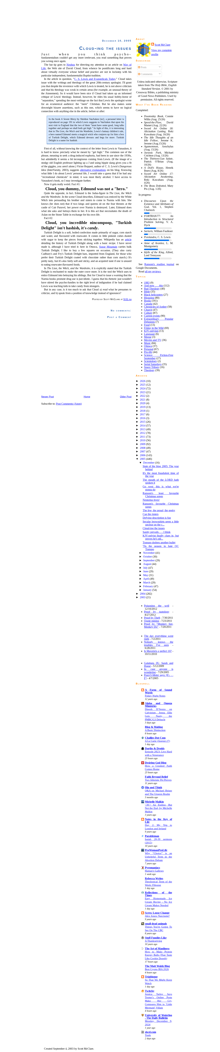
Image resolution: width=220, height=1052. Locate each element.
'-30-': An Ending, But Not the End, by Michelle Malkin (158, 808)
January (147, 589)
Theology (149, 370)
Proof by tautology (156, 611)
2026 (143, 381)
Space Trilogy (151, 367)
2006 (143, 455)
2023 (143, 392)
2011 (143, 436)
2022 (143, 395)
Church (148, 309)
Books (147, 300)
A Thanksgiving (153, 940)
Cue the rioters (150, 514)
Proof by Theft (152, 617)
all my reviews (153, 271)
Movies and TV (152, 340)
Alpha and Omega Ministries (158, 704)
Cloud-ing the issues (105, 48)
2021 (143, 399)
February (148, 586)
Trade (148, 1035)
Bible (147, 291)
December (149, 462)
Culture (148, 312)
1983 (147, 282)
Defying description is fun (157, 517)
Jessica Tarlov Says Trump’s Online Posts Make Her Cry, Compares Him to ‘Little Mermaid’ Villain (158, 1001)
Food (147, 324)
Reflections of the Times (158, 894)
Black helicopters (153, 294)
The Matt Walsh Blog (157, 966)
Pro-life (148, 352)
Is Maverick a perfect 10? (158, 651)
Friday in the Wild (154, 328)
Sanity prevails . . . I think (156, 532)
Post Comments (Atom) (69, 403)
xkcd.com (150, 1032)
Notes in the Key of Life (158, 820)
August (147, 563)
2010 (143, 440)
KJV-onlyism (151, 330)
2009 (143, 444)
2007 (143, 451)
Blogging (149, 297)
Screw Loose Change (157, 912)
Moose (147, 336)
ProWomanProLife (156, 850)
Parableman (152, 836)
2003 (143, 597)
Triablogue (151, 976)
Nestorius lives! (151, 499)
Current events (152, 315)
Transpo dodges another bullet (159, 542)
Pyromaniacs (152, 867)
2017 (143, 414)
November (149, 552)
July (145, 567)
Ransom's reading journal (159, 264)
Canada (148, 303)
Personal (148, 349)
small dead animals (156, 923)
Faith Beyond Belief (156, 776)
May (146, 575)
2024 (143, 388)
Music (147, 343)
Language (149, 334)
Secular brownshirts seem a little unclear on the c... (161, 523)
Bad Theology (152, 288)
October (148, 556)
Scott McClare (162, 44)
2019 (143, 407)
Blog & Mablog (154, 726)
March (147, 582)
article (128, 239)
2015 (143, 421)
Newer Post (47, 396)
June (146, 571)
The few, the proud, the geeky (159, 510)
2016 (143, 418)
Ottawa (148, 346)
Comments (146, 74)
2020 (143, 403)
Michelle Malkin (154, 801)
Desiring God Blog (155, 762)
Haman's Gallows (154, 870)
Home (87, 396)
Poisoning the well (156, 605)
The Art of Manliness (157, 948)
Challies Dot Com (155, 737)
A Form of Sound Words (158, 691)
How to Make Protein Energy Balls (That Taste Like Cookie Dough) (158, 955)
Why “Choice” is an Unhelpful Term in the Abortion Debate (158, 857)
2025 (143, 384)
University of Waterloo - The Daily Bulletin (158, 1016)
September (149, 560)
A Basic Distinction (155, 730)
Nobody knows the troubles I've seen (158, 643)
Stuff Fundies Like (156, 937)
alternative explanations (93, 169)
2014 (143, 425)
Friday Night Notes (155, 695)
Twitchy (149, 990)
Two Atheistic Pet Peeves (158, 779)
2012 (143, 432)
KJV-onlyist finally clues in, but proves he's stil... (161, 537)
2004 (143, 593)
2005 (143, 458)
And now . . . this (153, 285)
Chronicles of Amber (155, 306)
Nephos (71, 64)
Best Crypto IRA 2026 (157, 969)
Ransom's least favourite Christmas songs (161, 495)
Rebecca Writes (154, 878)
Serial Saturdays (153, 364)
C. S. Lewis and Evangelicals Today (94, 78)
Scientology (150, 361)
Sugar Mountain (108, 246)
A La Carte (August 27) (157, 740)
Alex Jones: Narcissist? (157, 915)
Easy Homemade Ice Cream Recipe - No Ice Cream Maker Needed (158, 902)
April (146, 578)
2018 (143, 410)
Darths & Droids (154, 748)
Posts (143, 67)
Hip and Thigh (153, 787)
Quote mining (151, 620)
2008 (143, 447)
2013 (143, 429)
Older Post (125, 396)
